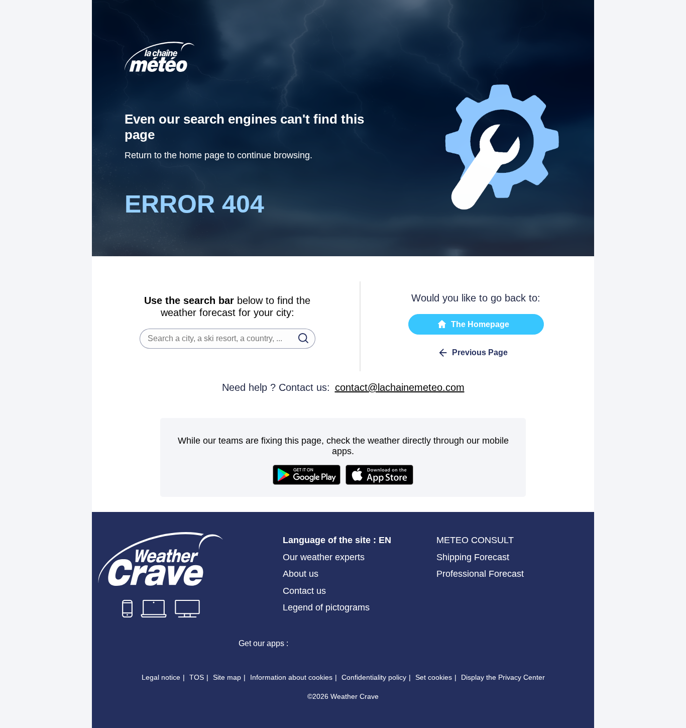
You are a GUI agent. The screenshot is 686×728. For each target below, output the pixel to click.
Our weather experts (324, 557)
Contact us (304, 591)
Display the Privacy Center (503, 677)
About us (300, 574)
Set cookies (433, 677)
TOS (196, 677)
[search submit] (300, 338)
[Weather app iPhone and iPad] (333, 643)
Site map (227, 677)
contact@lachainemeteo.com (400, 387)
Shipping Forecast (472, 557)
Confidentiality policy (373, 677)
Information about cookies (291, 677)
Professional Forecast (480, 574)
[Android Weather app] (405, 643)
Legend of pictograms (326, 607)
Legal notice (161, 677)
